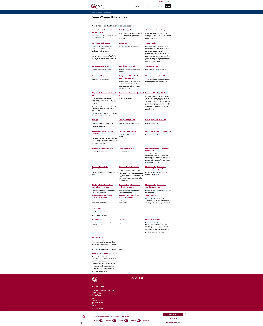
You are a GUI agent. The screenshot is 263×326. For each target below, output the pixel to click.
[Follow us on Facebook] (132, 278)
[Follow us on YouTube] (142, 278)
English (161, 1)
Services (100, 12)
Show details (146, 320)
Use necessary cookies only (173, 322)
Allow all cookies (173, 314)
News (147, 6)
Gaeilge (168, 1)
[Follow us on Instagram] (136, 278)
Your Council (107, 12)
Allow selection (173, 318)
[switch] (114, 320)
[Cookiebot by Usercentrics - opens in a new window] (84, 323)
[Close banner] (185, 313)
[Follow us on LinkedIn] (139, 278)
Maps (154, 6)
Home (93, 12)
